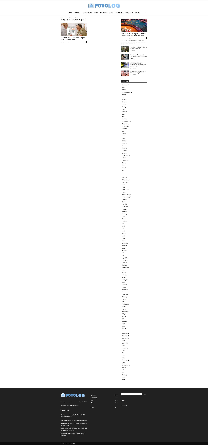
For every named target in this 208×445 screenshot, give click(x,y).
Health (123, 231)
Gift (123, 223)
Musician (124, 284)
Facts (123, 185)
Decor (123, 165)
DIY (123, 170)
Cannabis (124, 128)
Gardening (124, 221)
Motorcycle (125, 275)
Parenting (124, 297)
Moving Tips (125, 280)
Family (123, 187)
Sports (123, 340)
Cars (123, 131)
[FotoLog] (104, 6)
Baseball (124, 99)
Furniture (124, 211)
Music (123, 282)
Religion (124, 314)
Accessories (125, 85)
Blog (123, 114)
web (123, 372)
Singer (123, 323)
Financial (124, 204)
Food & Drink (125, 206)
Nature (124, 287)
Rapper (124, 309)
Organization (125, 294)
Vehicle (124, 367)
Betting (124, 107)
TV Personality (126, 360)
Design (124, 167)
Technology (119, 12)
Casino (124, 133)
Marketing (124, 265)
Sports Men (125, 343)
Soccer (124, 331)
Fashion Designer (126, 194)
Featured (124, 199)
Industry (124, 248)
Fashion (124, 192)
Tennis (124, 350)
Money (124, 272)
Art (123, 97)
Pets (123, 301)
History (124, 233)
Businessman (125, 124)
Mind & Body (125, 267)
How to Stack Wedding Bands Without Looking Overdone (72, 434)
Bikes (123, 109)
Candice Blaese (124, 38)
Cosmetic (124, 150)
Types (123, 362)
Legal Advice (125, 258)
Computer (124, 148)
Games (96, 12)
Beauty (124, 104)
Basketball (124, 102)
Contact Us (129, 12)
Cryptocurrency (126, 155)
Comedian (124, 143)
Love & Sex (125, 260)
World (123, 377)
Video (123, 370)
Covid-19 (124, 153)
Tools (123, 355)
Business (77, 12)
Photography (125, 304)
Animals (124, 94)
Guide (123, 226)
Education (124, 177)
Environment (125, 182)
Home (70, 12)
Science (124, 316)
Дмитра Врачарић (65, 41)
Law (123, 255)
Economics (125, 175)
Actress (124, 89)
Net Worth (103, 12)
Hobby (123, 236)
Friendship (124, 209)
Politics (124, 306)
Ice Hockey (125, 243)
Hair (123, 228)
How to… (124, 241)
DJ (122, 172)
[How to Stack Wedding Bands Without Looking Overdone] (125, 73)
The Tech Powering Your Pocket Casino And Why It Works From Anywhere (73, 415)
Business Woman (126, 121)
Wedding (124, 375)
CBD (123, 136)
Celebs (124, 138)
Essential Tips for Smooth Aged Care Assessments (73, 39)
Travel (137, 12)
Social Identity (125, 333)
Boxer (123, 116)
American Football (127, 92)
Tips (123, 353)
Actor (123, 87)
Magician (124, 262)
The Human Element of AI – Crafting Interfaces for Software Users (138, 56)
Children (124, 141)
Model (123, 270)
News (123, 292)
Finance (124, 202)
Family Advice (125, 189)
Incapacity (124, 245)
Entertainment (87, 12)
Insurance (124, 250)
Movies (124, 277)
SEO (123, 319)
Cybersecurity (125, 160)
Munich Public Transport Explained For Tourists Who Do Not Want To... (138, 64)
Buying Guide (125, 126)
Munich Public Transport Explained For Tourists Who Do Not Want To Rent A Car (74, 429)
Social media (125, 338)
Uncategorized (126, 365)
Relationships (125, 311)
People (124, 299)
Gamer (124, 216)
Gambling (124, 214)
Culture (124, 158)
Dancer (124, 163)
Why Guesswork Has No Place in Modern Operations (74, 420)
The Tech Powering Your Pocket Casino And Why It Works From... (133, 35)
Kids (123, 253)
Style (111, 12)
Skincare (124, 328)
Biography (124, 111)
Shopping (124, 321)
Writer (123, 379)
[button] (145, 13)
